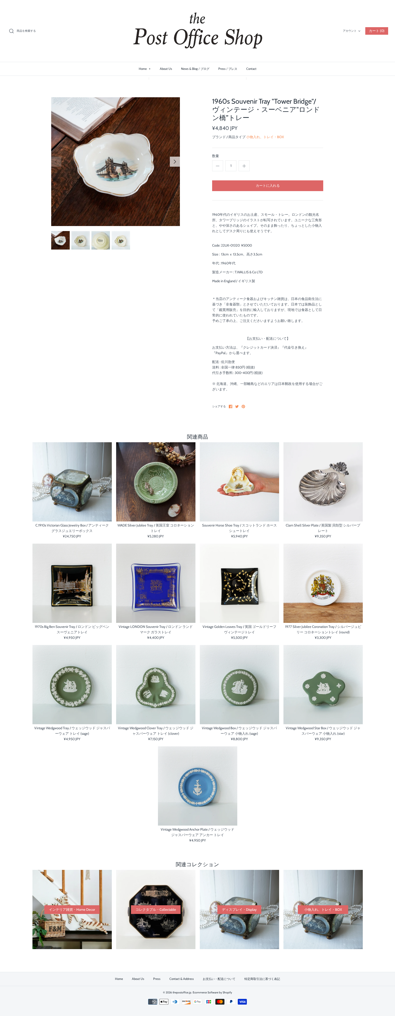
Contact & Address (181, 979)
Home (145, 69)
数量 (215, 156)
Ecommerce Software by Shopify (212, 992)
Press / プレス (227, 69)
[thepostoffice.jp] (197, 31)
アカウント (350, 30)
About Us (166, 69)
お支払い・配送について (219, 979)
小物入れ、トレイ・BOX (265, 137)
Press (156, 979)
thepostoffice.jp (182, 992)
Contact (251, 69)
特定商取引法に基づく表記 (262, 979)
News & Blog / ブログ (195, 69)
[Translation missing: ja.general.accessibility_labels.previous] (56, 162)
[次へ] (175, 162)
